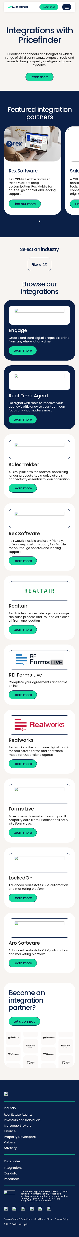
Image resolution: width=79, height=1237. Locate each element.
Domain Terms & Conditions (18, 1219)
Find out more (25, 203)
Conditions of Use (43, 1219)
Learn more (39, 77)
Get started (49, 7)
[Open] (66, 7)
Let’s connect (24, 1021)
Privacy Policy (61, 1219)
